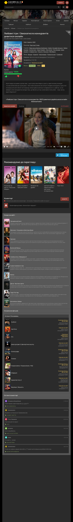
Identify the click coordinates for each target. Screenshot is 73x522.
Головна (6, 20)
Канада (29, 42)
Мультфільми (35, 20)
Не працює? (65, 106)
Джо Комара (56, 50)
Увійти (60, 2)
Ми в (64, 155)
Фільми (16, 20)
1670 (8, 424)
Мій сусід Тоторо (12, 433)
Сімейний (59, 54)
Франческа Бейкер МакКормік (38, 48)
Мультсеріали (47, 20)
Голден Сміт (32, 50)
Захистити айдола (13, 451)
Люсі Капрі (49, 50)
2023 (33, 42)
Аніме (58, 20)
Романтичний (51, 54)
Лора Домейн (41, 50)
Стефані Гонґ (33, 52)
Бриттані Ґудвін (35, 45)
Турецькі (11, 24)
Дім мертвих (11, 442)
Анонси (62, 24)
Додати (64, 199)
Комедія (35, 54)
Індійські (28, 24)
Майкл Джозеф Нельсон (55, 48)
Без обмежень (11, 406)
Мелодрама (42, 54)
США (25, 42)
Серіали (24, 20)
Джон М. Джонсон (43, 52)
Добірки (45, 24)
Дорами (66, 20)
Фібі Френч (52, 52)
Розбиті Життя (11, 415)
